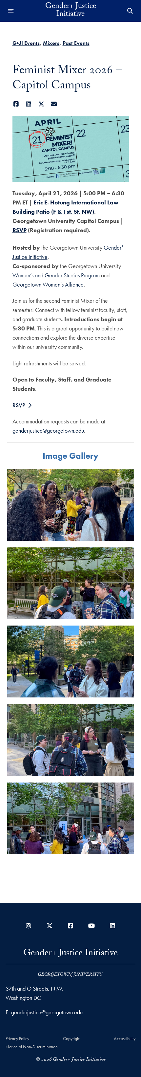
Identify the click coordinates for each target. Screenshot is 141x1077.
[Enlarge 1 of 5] (125, 477)
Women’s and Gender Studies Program (56, 275)
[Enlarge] (120, 124)
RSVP (19, 230)
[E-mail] (54, 104)
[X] (41, 104)
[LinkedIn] (28, 104)
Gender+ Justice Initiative (70, 11)
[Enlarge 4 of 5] (125, 712)
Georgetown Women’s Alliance (48, 284)
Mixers (51, 43)
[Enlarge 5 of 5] (125, 791)
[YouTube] (91, 926)
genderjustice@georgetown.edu (48, 430)
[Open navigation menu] (11, 11)
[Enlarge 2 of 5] (125, 556)
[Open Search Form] (130, 11)
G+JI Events (26, 43)
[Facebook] (16, 104)
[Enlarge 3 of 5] (125, 634)
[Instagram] (28, 926)
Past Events (76, 43)
